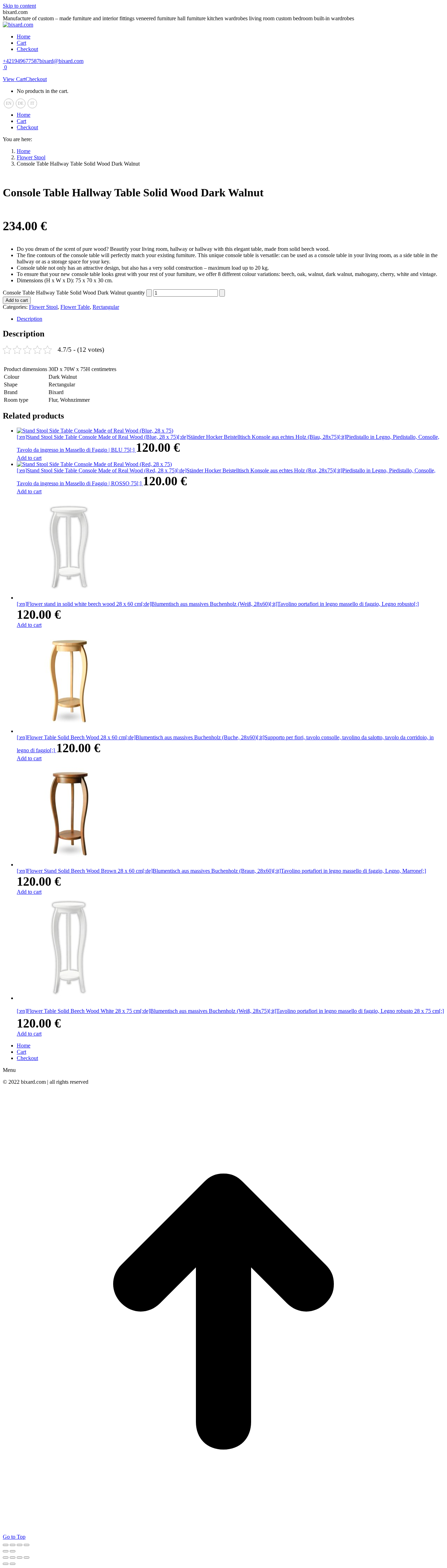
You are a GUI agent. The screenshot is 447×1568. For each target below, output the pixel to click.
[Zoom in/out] (5, 1545)
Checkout (36, 79)
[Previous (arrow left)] (5, 1551)
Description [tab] (29, 319)
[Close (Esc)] (26, 1545)
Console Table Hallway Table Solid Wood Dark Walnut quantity (74, 293)
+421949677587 (21, 61)
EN (9, 103)
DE (20, 103)
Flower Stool (43, 307)
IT (32, 103)
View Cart (14, 79)
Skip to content (19, 6)
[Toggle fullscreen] (12, 1545)
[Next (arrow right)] (12, 1551)
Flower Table (75, 307)
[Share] (19, 1545)
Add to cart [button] (29, 458)
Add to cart (17, 300)
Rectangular (106, 307)
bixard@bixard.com (61, 61)
